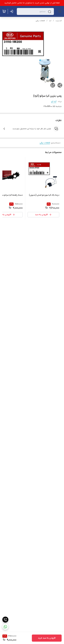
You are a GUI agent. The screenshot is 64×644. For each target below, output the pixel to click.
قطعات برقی (40, 21)
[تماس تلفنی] (5, 620)
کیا (50, 21)
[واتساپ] (5, 627)
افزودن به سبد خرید (47, 638)
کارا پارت (59, 21)
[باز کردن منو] (59, 11)
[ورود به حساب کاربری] (12, 11)
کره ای (53, 101)
